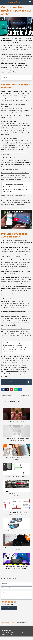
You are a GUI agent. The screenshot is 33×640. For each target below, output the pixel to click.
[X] (7, 389)
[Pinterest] (11, 389)
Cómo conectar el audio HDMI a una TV (8, 396)
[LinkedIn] (20, 389)
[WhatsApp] (16, 389)
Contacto (9, 634)
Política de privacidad (16, 633)
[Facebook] (3, 389)
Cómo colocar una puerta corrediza (25, 396)
